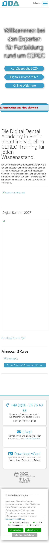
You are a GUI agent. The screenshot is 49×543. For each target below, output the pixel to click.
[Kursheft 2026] (14, 192)
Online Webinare (24, 85)
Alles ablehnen (33, 530)
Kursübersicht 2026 (24, 68)
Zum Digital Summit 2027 (13, 338)
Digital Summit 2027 (24, 77)
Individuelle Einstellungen (24, 535)
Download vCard (27, 453)
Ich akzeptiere (15, 530)
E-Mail (27, 431)
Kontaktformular (32, 438)
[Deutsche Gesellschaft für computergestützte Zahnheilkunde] (24, 474)
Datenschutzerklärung (15, 519)
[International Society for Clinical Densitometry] (24, 480)
